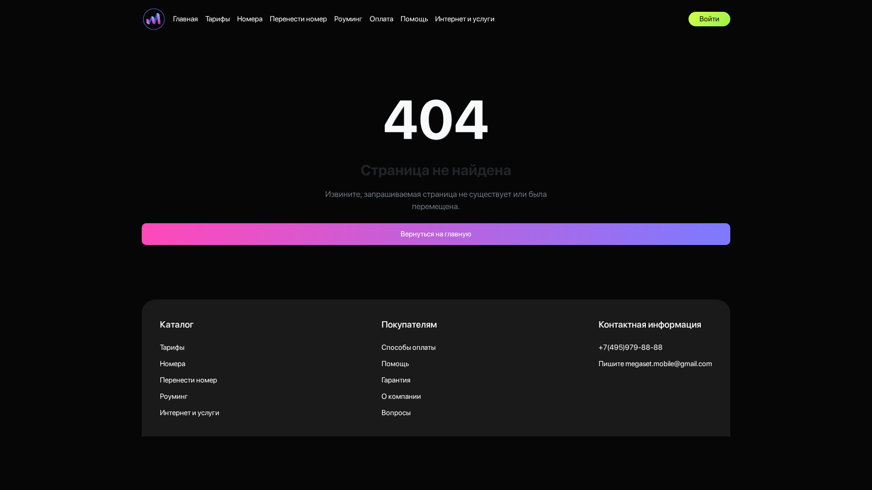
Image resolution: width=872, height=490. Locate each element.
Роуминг (348, 19)
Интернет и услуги (465, 19)
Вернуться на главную (436, 234)
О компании (401, 396)
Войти (709, 19)
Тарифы (217, 19)
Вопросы (396, 412)
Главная (185, 19)
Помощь (414, 19)
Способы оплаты (409, 347)
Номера (250, 19)
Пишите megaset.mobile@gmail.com (655, 363)
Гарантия (396, 380)
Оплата (381, 19)
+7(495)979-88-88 (631, 347)
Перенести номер (298, 19)
